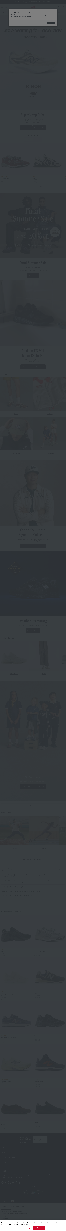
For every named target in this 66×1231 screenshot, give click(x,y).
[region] (33, 1225)
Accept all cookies (39, 1228)
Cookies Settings (26, 1228)
